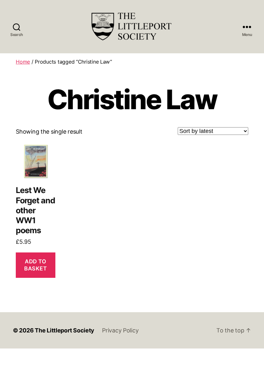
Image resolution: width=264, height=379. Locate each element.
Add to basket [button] (35, 264)
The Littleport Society (64, 330)
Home (23, 61)
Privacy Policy (120, 330)
